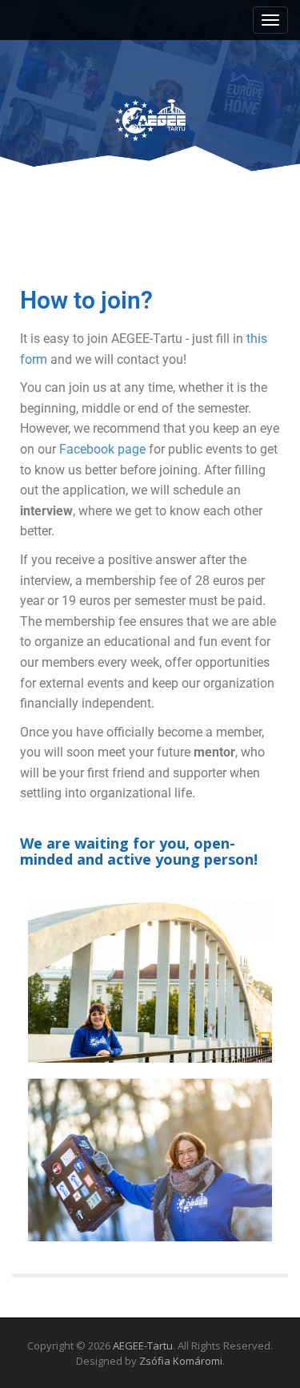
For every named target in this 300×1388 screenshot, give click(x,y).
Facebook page (102, 449)
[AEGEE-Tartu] (150, 106)
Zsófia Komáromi (180, 1361)
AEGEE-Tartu (143, 1345)
